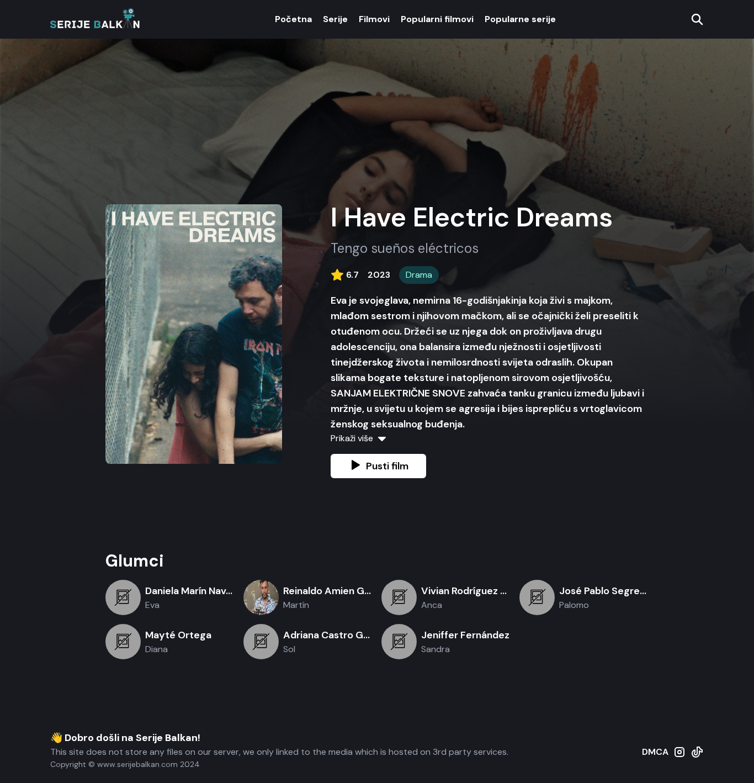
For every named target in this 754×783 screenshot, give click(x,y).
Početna (293, 19)
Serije (335, 19)
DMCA (655, 752)
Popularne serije (520, 19)
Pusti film (387, 466)
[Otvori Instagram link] (679, 757)
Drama (419, 275)
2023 (379, 275)
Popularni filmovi (437, 19)
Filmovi (374, 19)
